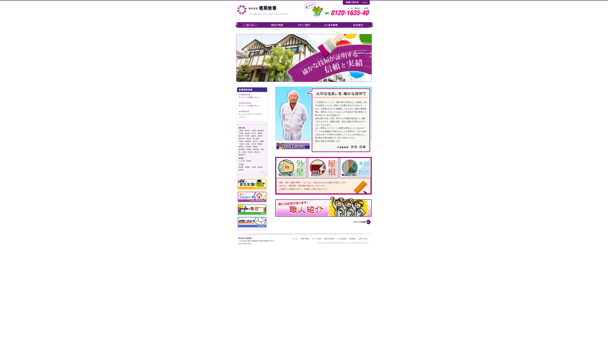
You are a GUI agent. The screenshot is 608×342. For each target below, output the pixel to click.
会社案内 (352, 239)
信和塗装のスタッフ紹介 (304, 26)
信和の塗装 (276, 26)
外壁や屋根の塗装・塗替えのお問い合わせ (356, 2)
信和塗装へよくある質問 (331, 26)
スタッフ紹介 (316, 239)
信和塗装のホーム (249, 26)
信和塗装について (359, 26)
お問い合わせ (363, 239)
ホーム (295, 239)
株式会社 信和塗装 (263, 8)
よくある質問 (341, 239)
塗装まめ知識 (329, 239)
